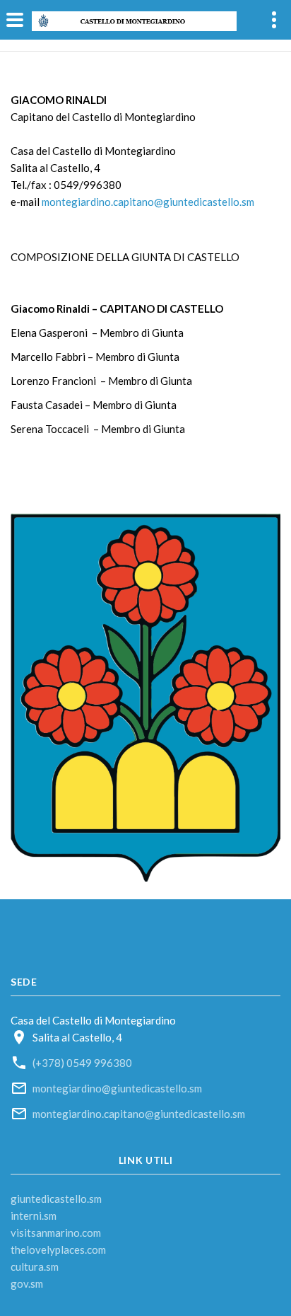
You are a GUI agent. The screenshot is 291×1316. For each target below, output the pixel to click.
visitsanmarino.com (56, 1232)
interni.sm (34, 1215)
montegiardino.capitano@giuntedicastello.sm (148, 201)
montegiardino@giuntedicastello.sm (117, 1088)
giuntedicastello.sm (56, 1198)
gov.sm (27, 1283)
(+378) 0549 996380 (82, 1062)
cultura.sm (35, 1266)
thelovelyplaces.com (58, 1249)
